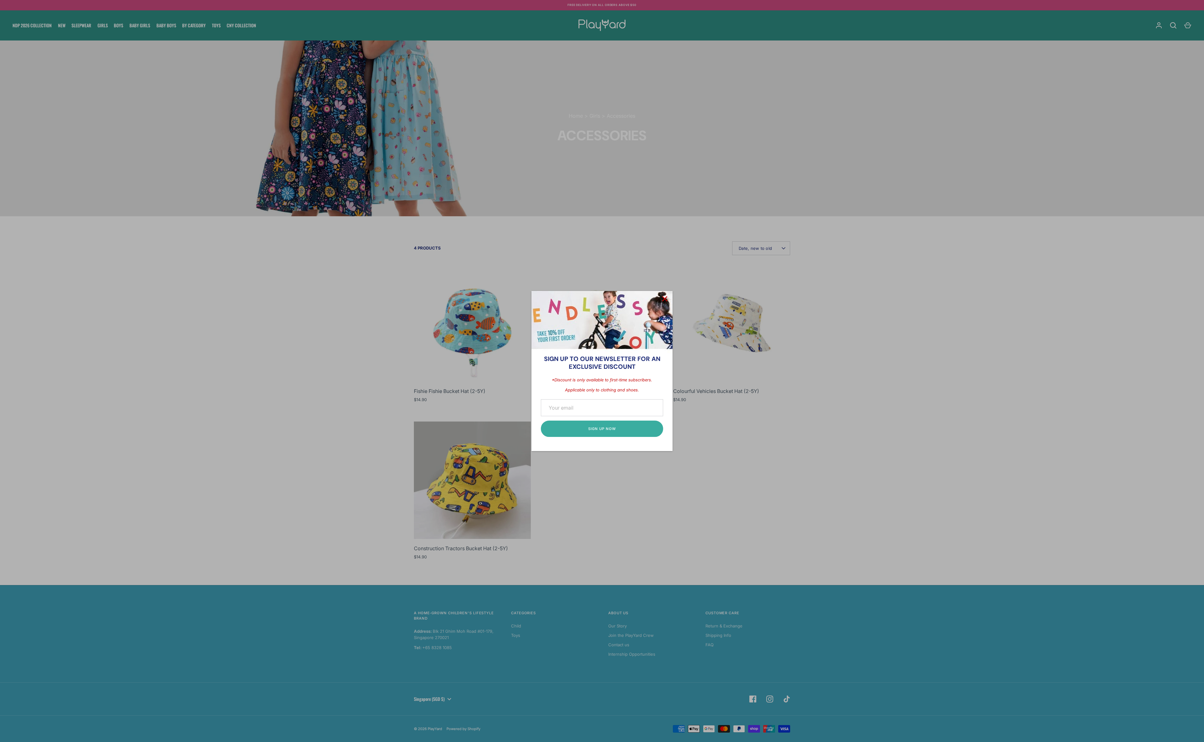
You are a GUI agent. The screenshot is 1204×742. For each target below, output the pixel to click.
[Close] (665, 299)
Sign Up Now (601, 429)
